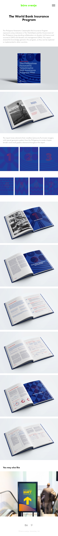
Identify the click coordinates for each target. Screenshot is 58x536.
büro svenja (29, 5)
